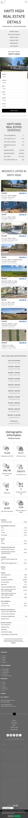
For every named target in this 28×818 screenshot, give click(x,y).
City (3, 685)
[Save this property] (25, 182)
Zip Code (4, 687)
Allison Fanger (5, 669)
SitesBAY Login (14, 729)
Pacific (3, 660)
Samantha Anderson (6, 675)
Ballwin (4, 657)
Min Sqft (4, 97)
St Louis (4, 655)
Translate (24, 808)
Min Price (4, 74)
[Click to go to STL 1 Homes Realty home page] (1, 2)
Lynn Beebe (4, 674)
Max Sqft (4, 103)
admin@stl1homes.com (10, 706)
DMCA (14, 725)
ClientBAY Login (14, 727)
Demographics (14, 43)
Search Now (14, 110)
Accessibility (14, 723)
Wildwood (4, 662)
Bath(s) (3, 92)
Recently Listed (14, 37)
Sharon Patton (5, 670)
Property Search (14, 31)
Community (4, 688)
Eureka (3, 659)
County (3, 683)
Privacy (14, 720)
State (3, 682)
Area (3, 690)
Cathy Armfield (5, 672)
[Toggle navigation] (26, 2)
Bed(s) (3, 86)
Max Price (4, 80)
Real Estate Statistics (14, 34)
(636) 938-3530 (8, 704)
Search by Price (14, 40)
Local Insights (14, 46)
